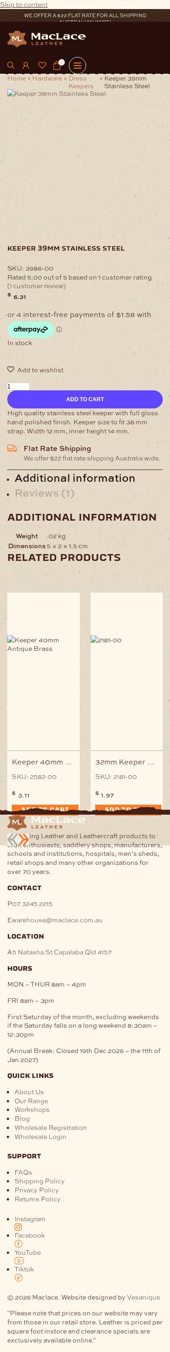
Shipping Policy (40, 1180)
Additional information (75, 477)
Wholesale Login (41, 1136)
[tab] (89, 477)
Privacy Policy (37, 1189)
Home (16, 78)
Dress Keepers (81, 82)
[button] (85, 370)
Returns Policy (38, 1198)
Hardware (47, 78)
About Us (29, 1091)
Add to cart (85, 399)
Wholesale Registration (51, 1127)
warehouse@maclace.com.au (57, 919)
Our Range (31, 1100)
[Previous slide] (12, 839)
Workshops (32, 1109)
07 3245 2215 (32, 903)
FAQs (23, 1171)
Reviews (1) (45, 492)
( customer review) (36, 285)
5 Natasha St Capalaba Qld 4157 (62, 951)
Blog (22, 1118)
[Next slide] (23, 839)
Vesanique (143, 1296)
